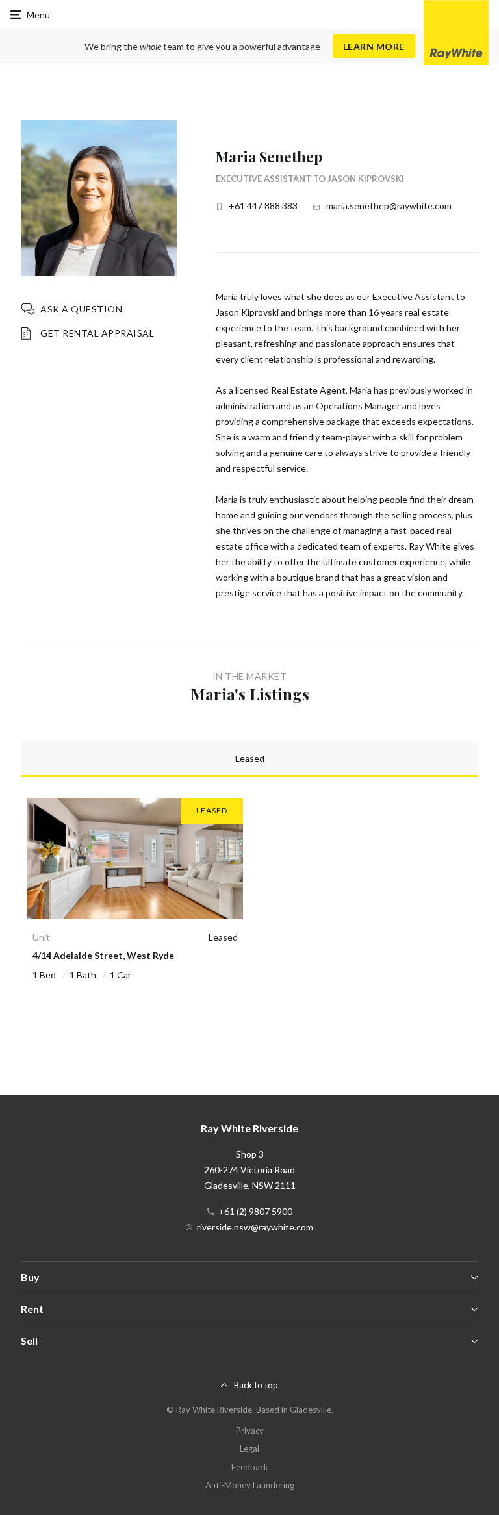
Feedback (249, 1467)
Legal (249, 1449)
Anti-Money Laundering (249, 1485)
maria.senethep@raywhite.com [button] (389, 205)
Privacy (250, 1430)
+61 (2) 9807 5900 (255, 1211)
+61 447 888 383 (263, 205)
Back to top (256, 1385)
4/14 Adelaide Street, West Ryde (103, 955)
